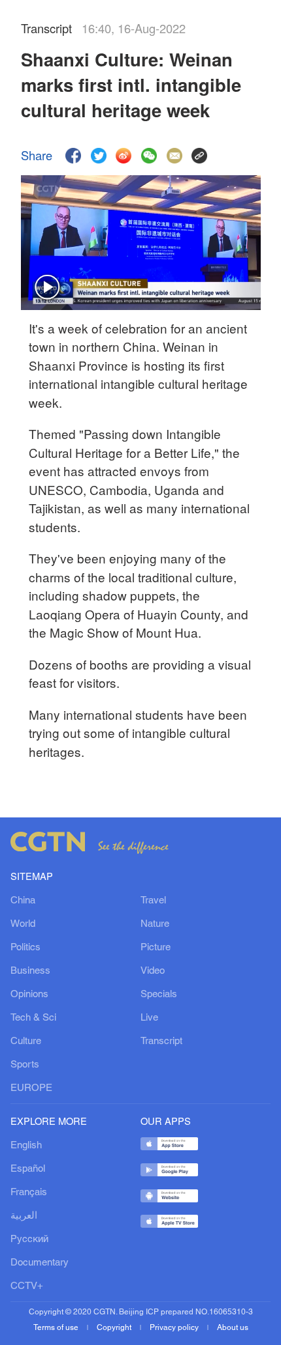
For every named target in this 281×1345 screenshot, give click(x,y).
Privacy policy (175, 1327)
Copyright (115, 1327)
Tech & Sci (33, 1018)
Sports (24, 1064)
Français (28, 1192)
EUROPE (31, 1088)
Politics (25, 947)
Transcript (161, 1041)
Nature (154, 924)
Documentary (39, 1262)
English (26, 1145)
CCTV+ (26, 1286)
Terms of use (56, 1327)
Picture (155, 947)
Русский (29, 1239)
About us (232, 1327)
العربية (23, 1216)
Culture (25, 1041)
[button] (47, 288)
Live (149, 1018)
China (22, 900)
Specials (158, 994)
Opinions (29, 994)
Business (30, 971)
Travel (153, 900)
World (22, 924)
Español (27, 1169)
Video (152, 971)
